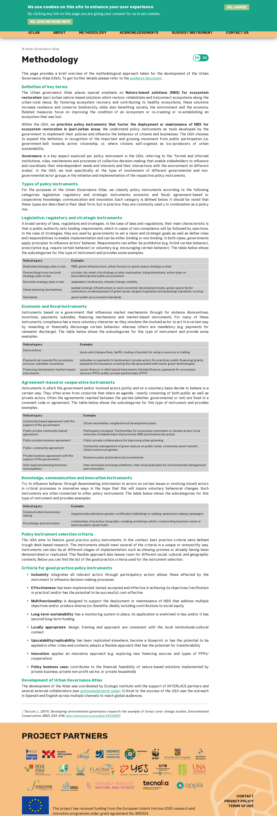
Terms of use (241, 806)
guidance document (146, 78)
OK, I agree (237, 7)
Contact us (237, 33)
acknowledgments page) (100, 691)
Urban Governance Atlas (42, 49)
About (59, 33)
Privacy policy (239, 801)
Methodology (92, 33)
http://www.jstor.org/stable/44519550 (93, 715)
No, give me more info (50, 22)
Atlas (34, 33)
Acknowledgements (139, 33)
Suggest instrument (192, 33)
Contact (245, 796)
